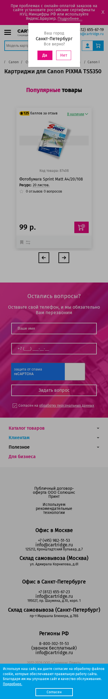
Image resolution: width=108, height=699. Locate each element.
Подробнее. (12, 684)
